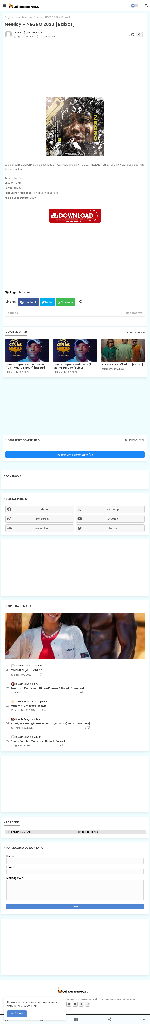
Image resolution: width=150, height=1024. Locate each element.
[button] (146, 5)
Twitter (49, 302)
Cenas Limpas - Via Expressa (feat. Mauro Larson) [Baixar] (25, 366)
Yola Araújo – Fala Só (27, 670)
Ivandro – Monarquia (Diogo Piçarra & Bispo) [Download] (48, 688)
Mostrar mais (136, 332)
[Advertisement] (75, 567)
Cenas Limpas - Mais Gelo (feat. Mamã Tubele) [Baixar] (74, 366)
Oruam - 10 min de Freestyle (28, 705)
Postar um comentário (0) (75, 455)
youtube (113, 518)
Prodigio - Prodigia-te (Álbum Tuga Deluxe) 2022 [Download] (50, 723)
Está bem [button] (17, 1013)
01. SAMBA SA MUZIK (19, 832)
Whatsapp (67, 302)
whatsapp (113, 509)
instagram (42, 518)
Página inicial (12, 17)
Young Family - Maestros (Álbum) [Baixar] (38, 741)
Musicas (27, 17)
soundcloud (42, 528)
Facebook (31, 302)
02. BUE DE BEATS (88, 832)
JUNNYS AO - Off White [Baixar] (122, 364)
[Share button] (80, 302)
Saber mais (30, 1005)
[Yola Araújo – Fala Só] (75, 636)
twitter (113, 528)
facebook (42, 509)
